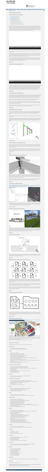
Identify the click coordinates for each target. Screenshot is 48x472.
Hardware (29, 9)
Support (22, 9)
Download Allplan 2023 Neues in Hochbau (14, 17)
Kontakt (37, 9)
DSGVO (40, 9)
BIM (33, 9)
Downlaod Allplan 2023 (12, 16)
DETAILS (20, 462)
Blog (32, 9)
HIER (31, 344)
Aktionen (7, 9)
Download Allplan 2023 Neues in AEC (14, 18)
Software (11, 9)
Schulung (14, 9)
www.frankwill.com (28, 465)
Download (18, 9)
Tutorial (25, 9)
